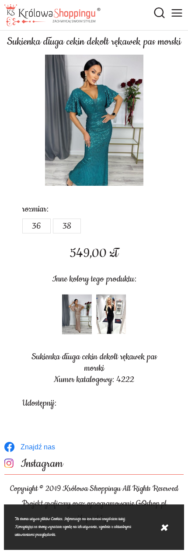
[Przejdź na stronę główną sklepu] (52, 15)
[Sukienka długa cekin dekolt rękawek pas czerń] (111, 314)
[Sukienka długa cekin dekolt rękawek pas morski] (94, 120)
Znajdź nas (38, 447)
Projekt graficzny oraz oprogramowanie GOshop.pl (94, 503)
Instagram (42, 464)
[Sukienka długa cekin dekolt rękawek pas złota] (77, 314)
